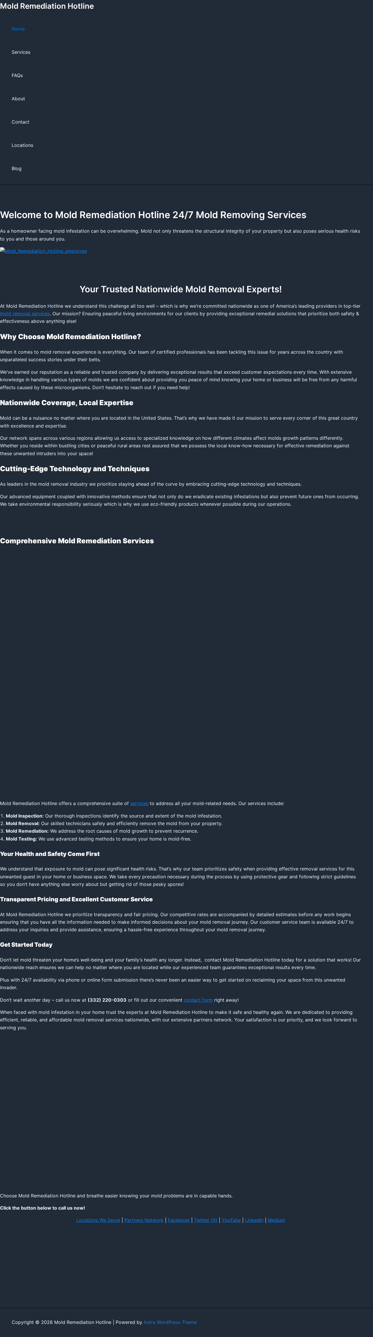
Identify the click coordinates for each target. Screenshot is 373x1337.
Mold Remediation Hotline (47, 5)
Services (21, 52)
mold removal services (25, 313)
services (139, 803)
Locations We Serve (98, 1220)
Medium (276, 1220)
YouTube (231, 1220)
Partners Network (143, 1220)
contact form (198, 1000)
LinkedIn (254, 1220)
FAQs (17, 75)
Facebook (179, 1220)
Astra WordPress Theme (170, 1322)
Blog (17, 168)
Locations (22, 145)
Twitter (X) (205, 1220)
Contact (20, 122)
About (18, 99)
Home (18, 29)
